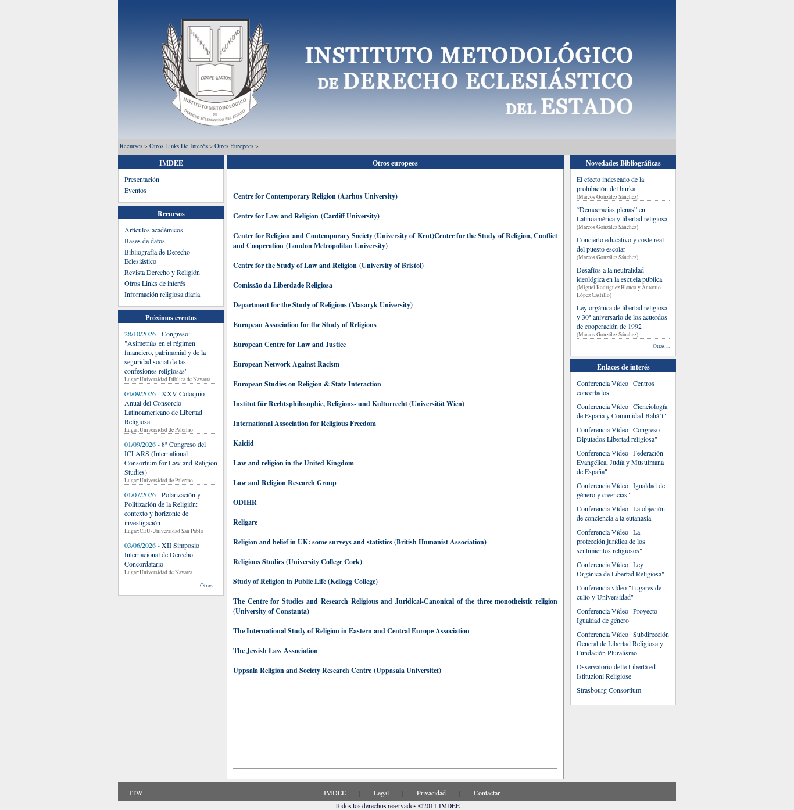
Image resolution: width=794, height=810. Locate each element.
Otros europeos (233, 146)
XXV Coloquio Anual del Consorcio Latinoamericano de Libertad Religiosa (164, 407)
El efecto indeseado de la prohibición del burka (610, 183)
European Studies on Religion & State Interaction (307, 384)
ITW (136, 792)
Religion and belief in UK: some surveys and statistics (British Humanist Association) (360, 542)
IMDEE (335, 792)
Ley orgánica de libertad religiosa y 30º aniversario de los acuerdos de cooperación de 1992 (622, 317)
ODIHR (245, 502)
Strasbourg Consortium (609, 689)
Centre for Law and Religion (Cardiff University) (307, 216)
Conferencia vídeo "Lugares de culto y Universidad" (619, 592)
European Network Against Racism (286, 364)
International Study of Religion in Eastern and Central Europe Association (357, 631)
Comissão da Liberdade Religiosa (282, 285)
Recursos (131, 146)
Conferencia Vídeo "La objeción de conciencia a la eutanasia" (621, 513)
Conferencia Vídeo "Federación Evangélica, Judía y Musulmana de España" (620, 462)
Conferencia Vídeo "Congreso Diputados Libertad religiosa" (618, 434)
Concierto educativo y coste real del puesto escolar (620, 244)
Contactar (487, 792)
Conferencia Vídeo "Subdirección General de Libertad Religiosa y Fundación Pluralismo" (623, 643)
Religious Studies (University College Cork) (297, 562)
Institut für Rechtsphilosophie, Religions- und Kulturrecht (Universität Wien (347, 403)
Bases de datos (144, 240)
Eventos (135, 190)
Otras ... (661, 346)
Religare (245, 522)
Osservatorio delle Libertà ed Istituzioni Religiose (616, 671)
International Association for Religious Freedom (304, 423)
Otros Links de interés (178, 146)
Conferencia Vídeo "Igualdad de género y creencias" (621, 490)
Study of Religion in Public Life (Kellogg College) (305, 581)
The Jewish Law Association (275, 650)
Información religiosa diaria (162, 294)
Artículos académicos (153, 229)
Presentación (141, 179)
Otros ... (208, 585)
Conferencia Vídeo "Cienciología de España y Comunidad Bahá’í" (622, 411)
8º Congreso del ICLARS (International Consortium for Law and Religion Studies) (170, 457)
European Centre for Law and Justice (289, 344)
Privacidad (431, 792)
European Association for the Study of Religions (305, 324)
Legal (381, 792)
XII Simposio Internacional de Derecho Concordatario (161, 554)
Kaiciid (243, 443)
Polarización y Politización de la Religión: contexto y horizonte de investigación (162, 508)
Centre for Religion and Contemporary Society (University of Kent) (333, 236)
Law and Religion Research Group (285, 483)
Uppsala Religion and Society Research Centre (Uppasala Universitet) (337, 670)
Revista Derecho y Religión (162, 272)
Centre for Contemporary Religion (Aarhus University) (315, 196)
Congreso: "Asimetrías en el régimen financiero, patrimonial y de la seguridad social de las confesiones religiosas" (165, 352)
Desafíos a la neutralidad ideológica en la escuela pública (619, 274)
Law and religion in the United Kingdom (293, 463)
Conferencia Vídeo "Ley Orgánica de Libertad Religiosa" (620, 569)
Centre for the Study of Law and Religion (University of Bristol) (329, 265)
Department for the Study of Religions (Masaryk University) (323, 305)
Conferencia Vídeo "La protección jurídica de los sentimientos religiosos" (611, 541)
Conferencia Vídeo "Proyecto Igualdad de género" (617, 615)
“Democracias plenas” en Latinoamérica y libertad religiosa (622, 214)
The (239, 631)
